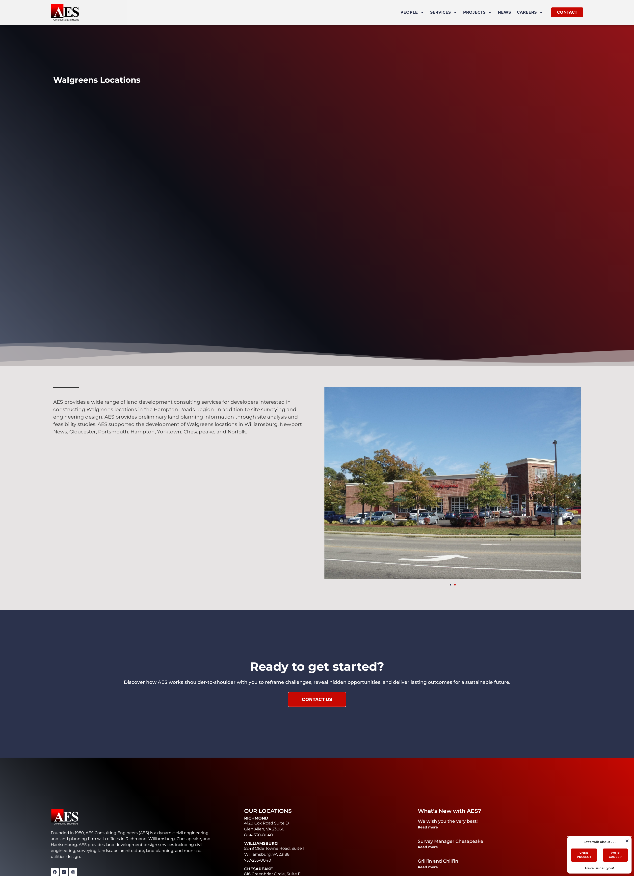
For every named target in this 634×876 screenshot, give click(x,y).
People (409, 12)
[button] (330, 484)
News (504, 12)
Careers (527, 12)
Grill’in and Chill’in (438, 861)
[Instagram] (73, 872)
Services (440, 12)
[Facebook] (55, 872)
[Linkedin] (64, 872)
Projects (474, 12)
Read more (428, 827)
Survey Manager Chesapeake (450, 841)
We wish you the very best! (448, 821)
